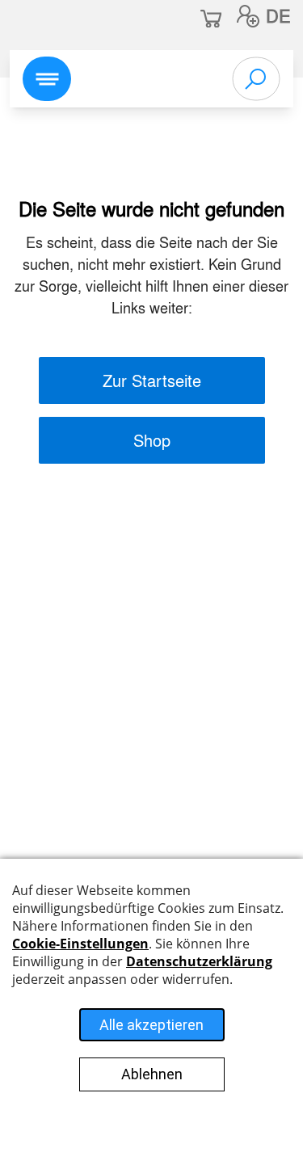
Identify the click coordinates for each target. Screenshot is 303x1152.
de (278, 15)
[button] (248, 16)
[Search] (256, 79)
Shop (151, 440)
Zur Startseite (152, 380)
